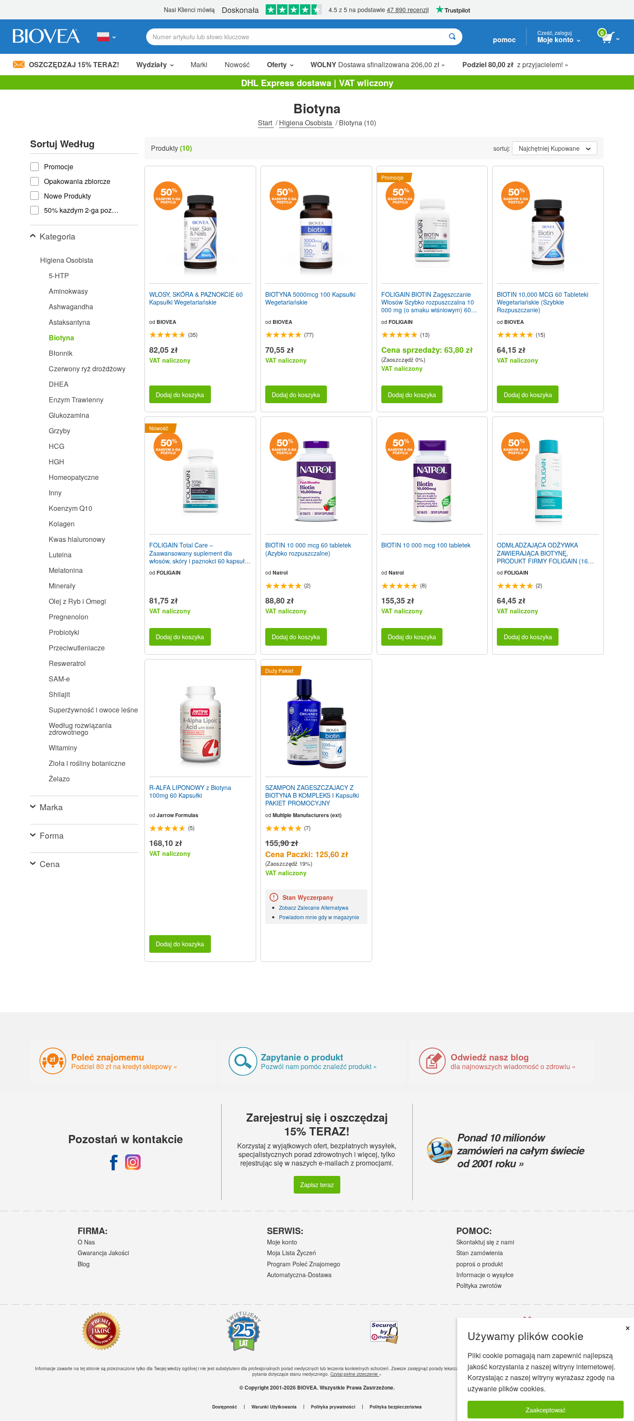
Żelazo (59, 779)
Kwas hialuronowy (77, 539)
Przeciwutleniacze (77, 648)
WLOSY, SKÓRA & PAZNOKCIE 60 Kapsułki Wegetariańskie (196, 298)
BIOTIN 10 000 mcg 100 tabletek (426, 545)
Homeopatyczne (74, 477)
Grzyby (59, 430)
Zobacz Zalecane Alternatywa (313, 907)
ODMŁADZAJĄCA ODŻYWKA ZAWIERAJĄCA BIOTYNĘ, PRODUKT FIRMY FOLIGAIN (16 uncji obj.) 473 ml (542, 553)
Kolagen (62, 524)
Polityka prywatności (333, 1407)
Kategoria (57, 236)
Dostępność (224, 1407)
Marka (51, 806)
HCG (56, 446)
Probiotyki (64, 632)
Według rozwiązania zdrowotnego (80, 728)
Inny (55, 493)
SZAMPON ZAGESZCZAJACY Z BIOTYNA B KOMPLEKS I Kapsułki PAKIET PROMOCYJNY (312, 795)
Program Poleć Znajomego (303, 1263)
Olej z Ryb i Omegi (77, 601)
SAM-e (59, 679)
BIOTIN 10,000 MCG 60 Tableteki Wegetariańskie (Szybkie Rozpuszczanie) (542, 302)
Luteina (60, 555)
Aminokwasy (68, 291)
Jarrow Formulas (177, 815)
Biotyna (61, 337)
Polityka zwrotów (479, 1285)
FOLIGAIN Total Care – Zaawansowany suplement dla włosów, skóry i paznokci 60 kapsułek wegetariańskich (200, 553)
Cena (50, 863)
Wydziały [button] (151, 64)
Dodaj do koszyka (180, 394)
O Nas (86, 1242)
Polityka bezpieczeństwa (396, 1407)
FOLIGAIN (401, 322)
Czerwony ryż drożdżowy (87, 368)
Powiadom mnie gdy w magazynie (319, 916)
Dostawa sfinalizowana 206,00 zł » (378, 64)
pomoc (504, 39)
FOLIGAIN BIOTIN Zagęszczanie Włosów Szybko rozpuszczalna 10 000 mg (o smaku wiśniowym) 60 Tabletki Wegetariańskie (427, 302)
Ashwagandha (71, 306)
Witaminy (63, 747)
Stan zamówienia (479, 1252)
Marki (199, 64)
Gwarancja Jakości (103, 1252)
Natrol (280, 572)
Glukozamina (69, 415)
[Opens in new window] (114, 1162)
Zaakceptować (545, 1409)
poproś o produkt (479, 1263)
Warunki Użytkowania (274, 1407)
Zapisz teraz (317, 1184)
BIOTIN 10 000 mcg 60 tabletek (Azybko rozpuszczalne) (308, 549)
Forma (52, 835)
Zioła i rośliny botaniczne (87, 763)
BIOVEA (166, 322)
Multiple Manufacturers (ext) (307, 815)
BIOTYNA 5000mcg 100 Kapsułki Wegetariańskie (310, 298)
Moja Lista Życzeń (291, 1252)
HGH (56, 461)
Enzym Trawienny (76, 399)
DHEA (59, 384)
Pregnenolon (68, 617)
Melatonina (66, 570)
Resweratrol (67, 663)
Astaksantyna (69, 322)
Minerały (62, 586)
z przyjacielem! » (515, 64)
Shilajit (59, 694)
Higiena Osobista (306, 122)
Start (266, 122)
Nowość (237, 64)
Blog (84, 1263)
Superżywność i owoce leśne (93, 710)
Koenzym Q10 (70, 508)
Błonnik (60, 353)
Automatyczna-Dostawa (299, 1274)
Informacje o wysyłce (485, 1274)
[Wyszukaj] (452, 36)
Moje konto (282, 1242)
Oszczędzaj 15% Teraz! (74, 64)
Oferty (277, 64)
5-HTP (59, 275)
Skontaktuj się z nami (485, 1242)
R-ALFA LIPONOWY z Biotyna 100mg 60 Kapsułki (190, 791)
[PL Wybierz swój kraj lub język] (106, 36)
